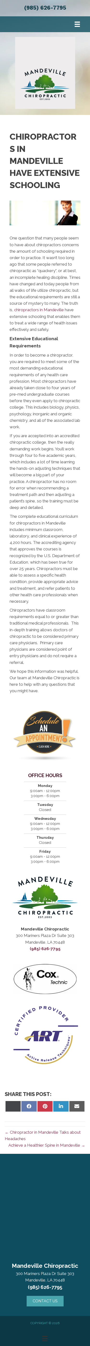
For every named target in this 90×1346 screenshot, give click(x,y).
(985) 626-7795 (45, 8)
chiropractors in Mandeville (39, 309)
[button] (45, 1301)
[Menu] (77, 24)
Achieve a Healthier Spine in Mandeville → (46, 1145)
